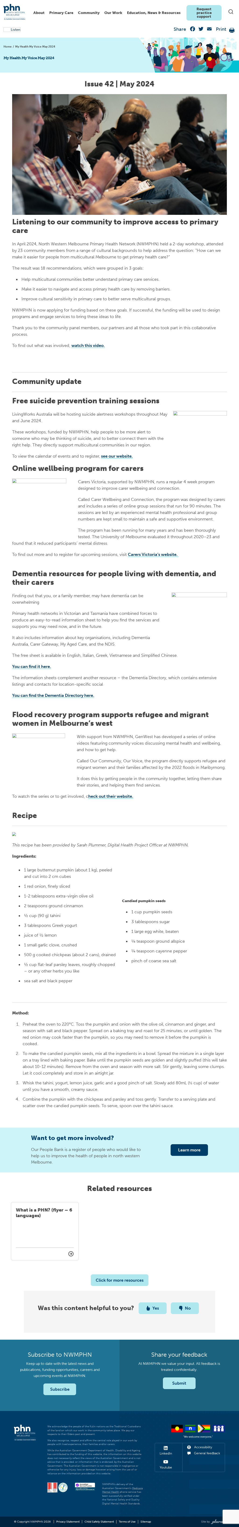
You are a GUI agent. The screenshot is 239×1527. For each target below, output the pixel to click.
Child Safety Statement (99, 1521)
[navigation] (126, 12)
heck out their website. (110, 796)
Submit (179, 1383)
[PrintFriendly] (232, 30)
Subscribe (60, 1389)
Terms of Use (127, 1521)
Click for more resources (120, 1280)
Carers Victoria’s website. (153, 554)
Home (8, 46)
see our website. (117, 456)
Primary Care (61, 12)
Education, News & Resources (154, 12)
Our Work (113, 12)
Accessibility (202, 1447)
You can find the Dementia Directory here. (53, 695)
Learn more (189, 1150)
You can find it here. (31, 666)
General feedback (206, 1453)
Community (89, 12)
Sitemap (146, 1521)
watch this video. (88, 345)
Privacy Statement (68, 1521)
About (39, 12)
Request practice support (204, 13)
